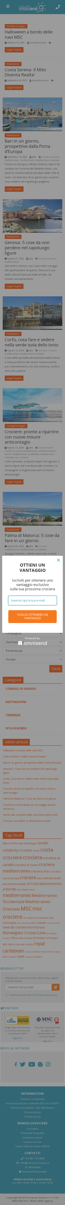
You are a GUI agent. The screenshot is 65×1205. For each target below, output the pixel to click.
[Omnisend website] (32, 641)
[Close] (58, 560)
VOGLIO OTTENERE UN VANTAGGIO (32, 616)
